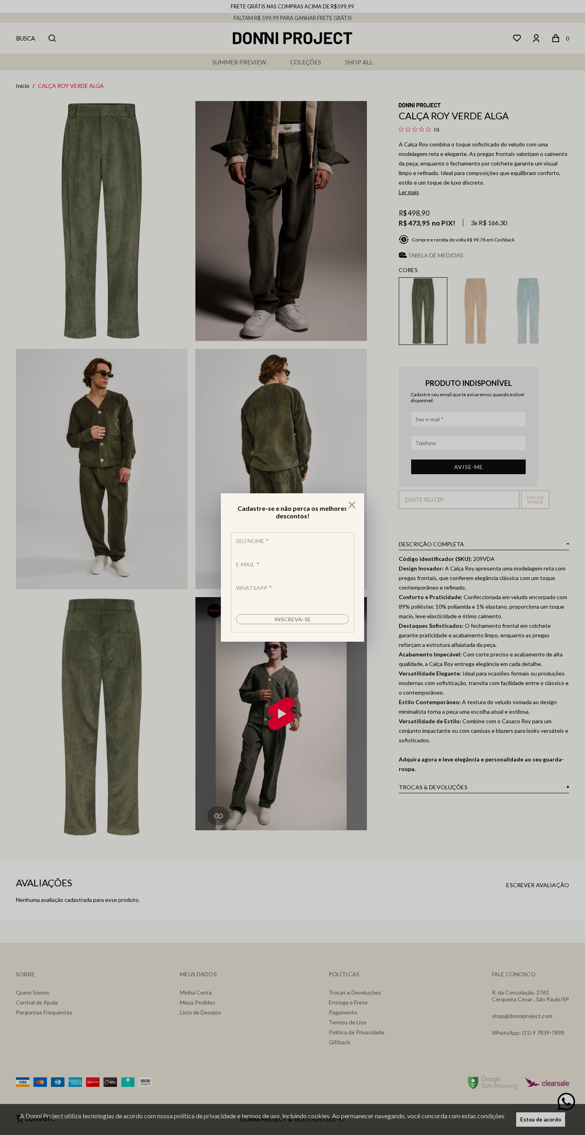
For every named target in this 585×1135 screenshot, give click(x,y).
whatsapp (253, 587)
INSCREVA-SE (293, 619)
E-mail (247, 564)
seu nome (252, 540)
